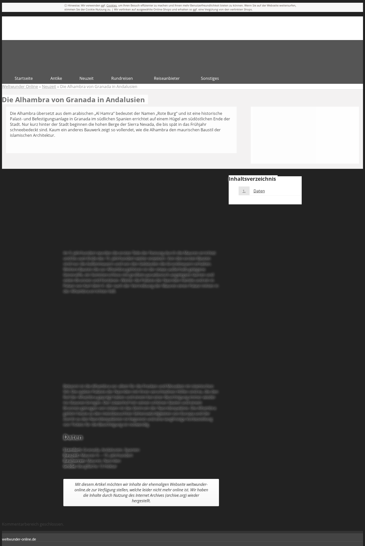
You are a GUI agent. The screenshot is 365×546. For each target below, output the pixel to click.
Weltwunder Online (20, 86)
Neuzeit (49, 86)
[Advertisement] (141, 211)
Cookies (112, 5)
